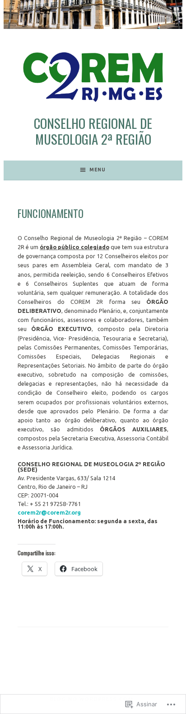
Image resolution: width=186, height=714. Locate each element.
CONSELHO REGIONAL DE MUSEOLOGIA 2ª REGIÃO (93, 130)
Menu (97, 169)
